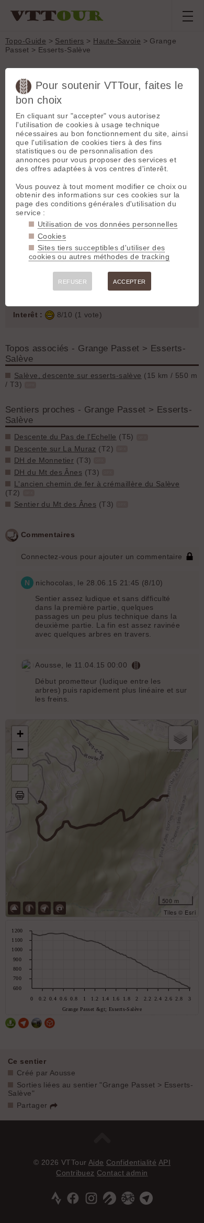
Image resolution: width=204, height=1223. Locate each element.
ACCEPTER (129, 282)
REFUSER (72, 282)
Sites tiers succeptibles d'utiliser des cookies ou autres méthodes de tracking (99, 252)
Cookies (52, 236)
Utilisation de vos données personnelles (107, 224)
